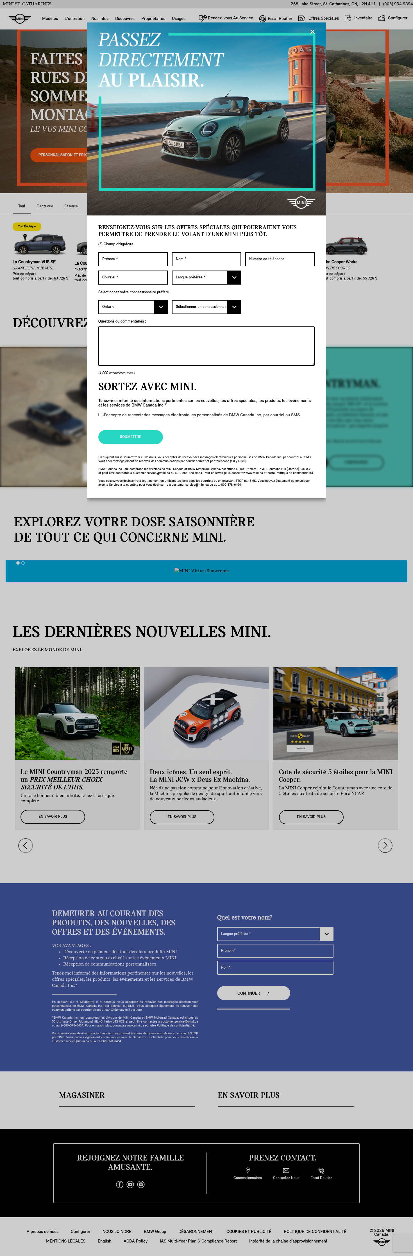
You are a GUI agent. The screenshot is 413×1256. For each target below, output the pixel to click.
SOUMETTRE (130, 437)
